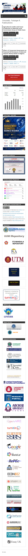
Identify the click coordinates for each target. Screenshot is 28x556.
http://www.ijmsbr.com (18, 217)
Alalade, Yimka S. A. (14, 63)
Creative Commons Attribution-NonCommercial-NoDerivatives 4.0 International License (13, 213)
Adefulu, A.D (13, 40)
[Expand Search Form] (25, 16)
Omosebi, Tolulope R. (13, 38)
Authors (20, 210)
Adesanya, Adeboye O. (13, 61)
